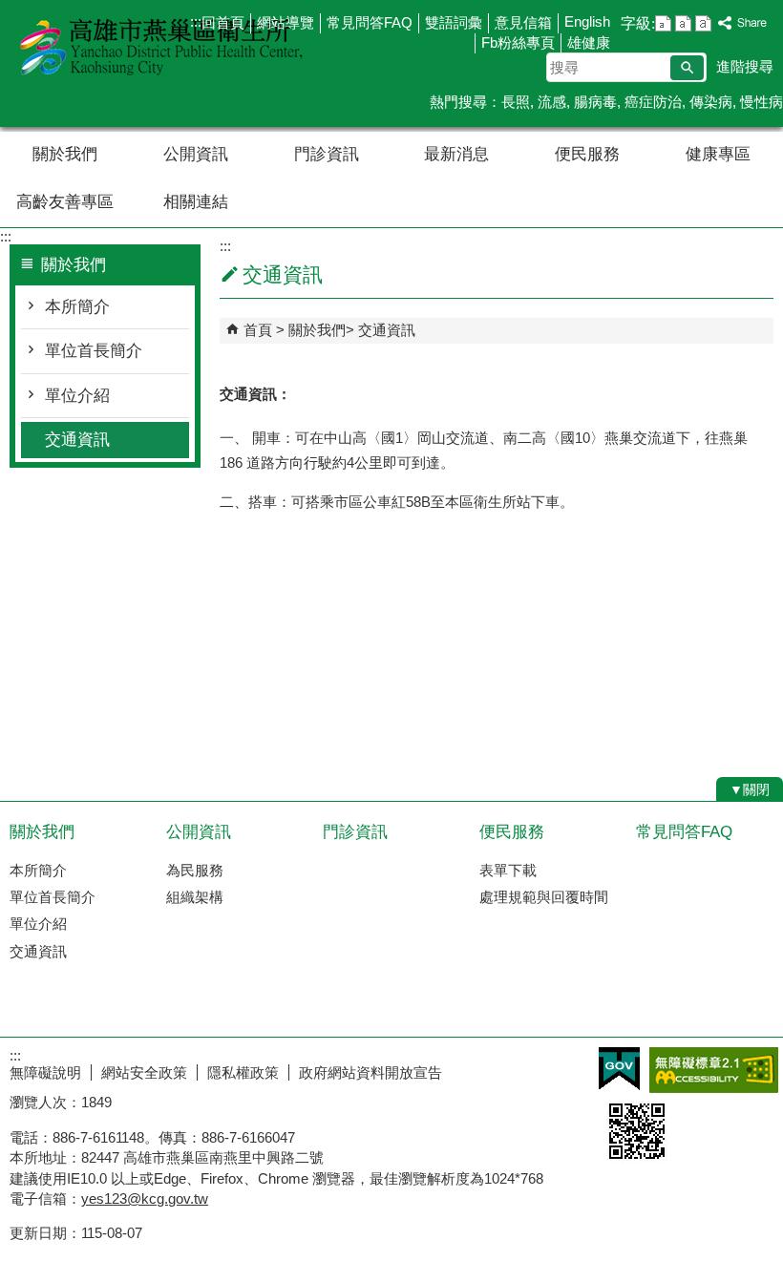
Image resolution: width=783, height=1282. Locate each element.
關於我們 (64, 154)
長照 (515, 102)
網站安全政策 (144, 1072)
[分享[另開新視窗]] (742, 23)
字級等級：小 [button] (663, 23)
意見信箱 (523, 22)
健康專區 (718, 154)
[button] (687, 67)
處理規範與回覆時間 (543, 897)
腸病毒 (595, 102)
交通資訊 (77, 440)
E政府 (619, 1068)
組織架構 (194, 897)
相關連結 (195, 202)
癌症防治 (653, 102)
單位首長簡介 (93, 351)
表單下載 (508, 870)
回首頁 (222, 22)
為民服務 (194, 870)
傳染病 (710, 102)
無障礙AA (713, 1070)
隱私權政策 (243, 1072)
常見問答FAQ (370, 22)
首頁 (257, 330)
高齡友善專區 (65, 202)
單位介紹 (77, 396)
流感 (552, 102)
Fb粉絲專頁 (518, 42)
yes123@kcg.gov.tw (144, 1198)
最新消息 (456, 154)
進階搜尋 (744, 66)
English (587, 21)
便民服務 (587, 154)
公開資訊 (195, 154)
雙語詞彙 (453, 22)
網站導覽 (285, 22)
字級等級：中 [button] (683, 23)
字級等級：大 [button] (703, 23)
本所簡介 (77, 307)
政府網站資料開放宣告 (370, 1072)
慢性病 (761, 102)
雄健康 (588, 42)
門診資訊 (326, 154)
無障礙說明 (45, 1072)
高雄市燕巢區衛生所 (161, 46)
